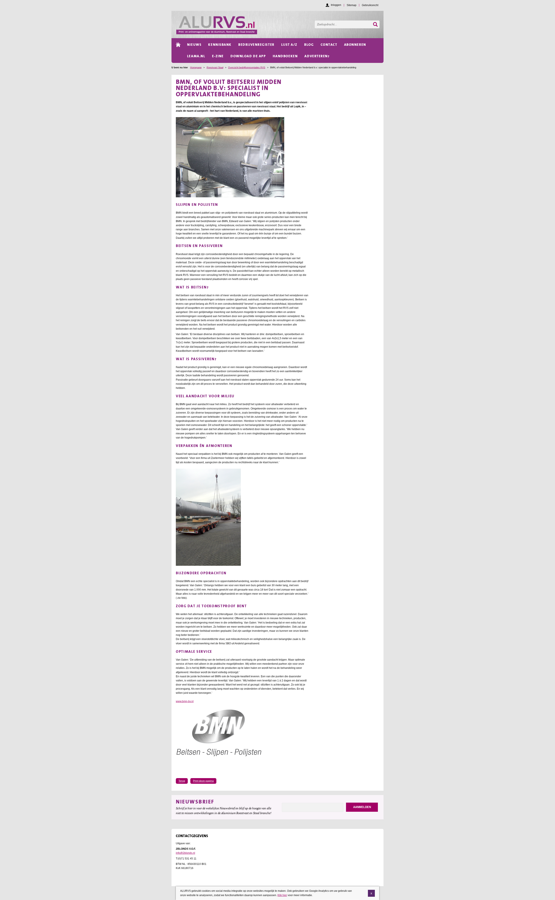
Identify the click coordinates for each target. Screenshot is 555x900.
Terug (181, 780)
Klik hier (282, 895)
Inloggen (336, 5)
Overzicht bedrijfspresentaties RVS (246, 67)
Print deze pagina (203, 780)
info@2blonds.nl (185, 852)
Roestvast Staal (215, 67)
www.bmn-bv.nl (185, 701)
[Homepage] (280, 24)
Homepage (196, 67)
